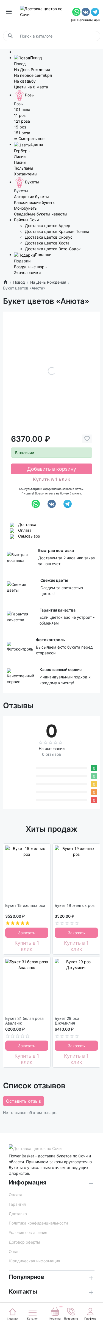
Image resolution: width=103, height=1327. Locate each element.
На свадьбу (25, 81)
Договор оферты (24, 1242)
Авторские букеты (31, 196)
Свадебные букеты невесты (40, 214)
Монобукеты (26, 208)
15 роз (20, 127)
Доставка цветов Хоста (47, 243)
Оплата (25, 530)
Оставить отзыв (23, 1101)
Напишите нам (88, 20)
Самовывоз (29, 536)
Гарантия (17, 1204)
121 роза (22, 121)
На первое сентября (33, 75)
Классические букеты (34, 202)
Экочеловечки (27, 272)
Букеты (32, 182)
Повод (36, 57)
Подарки (43, 254)
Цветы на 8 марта (31, 87)
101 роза (22, 109)
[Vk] (86, 11)
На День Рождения (32, 69)
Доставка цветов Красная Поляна (57, 231)
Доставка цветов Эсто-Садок (53, 248)
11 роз (20, 115)
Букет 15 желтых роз (25, 905)
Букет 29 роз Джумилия (67, 1020)
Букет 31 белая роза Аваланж (24, 1020)
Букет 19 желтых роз (74, 905)
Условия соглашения (28, 1232)
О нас (14, 1251)
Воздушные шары (31, 266)
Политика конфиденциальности (38, 1223)
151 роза (22, 132)
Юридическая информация (34, 1260)
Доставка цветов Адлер (47, 225)
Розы (30, 95)
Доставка (27, 524)
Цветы (37, 144)
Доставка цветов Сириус (49, 237)
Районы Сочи (26, 219)
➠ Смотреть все (29, 138)
